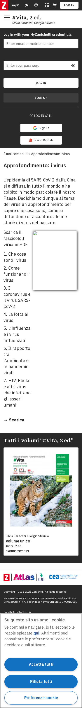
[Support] (27, 5)
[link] (41, 140)
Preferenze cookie (41, 697)
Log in (69, 5)
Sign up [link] (41, 98)
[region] (41, 660)
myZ (15, 5)
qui (36, 633)
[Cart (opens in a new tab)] (55, 5)
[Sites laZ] (47, 5)
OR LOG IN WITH (41, 116)
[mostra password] (73, 65)
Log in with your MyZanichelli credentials (37, 34)
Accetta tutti (41, 664)
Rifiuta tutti (41, 681)
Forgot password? (67, 56)
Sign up (41, 98)
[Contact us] (36, 5)
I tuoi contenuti (15, 154)
